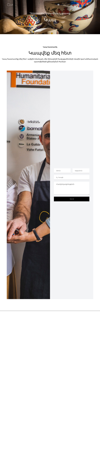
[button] (58, 4)
